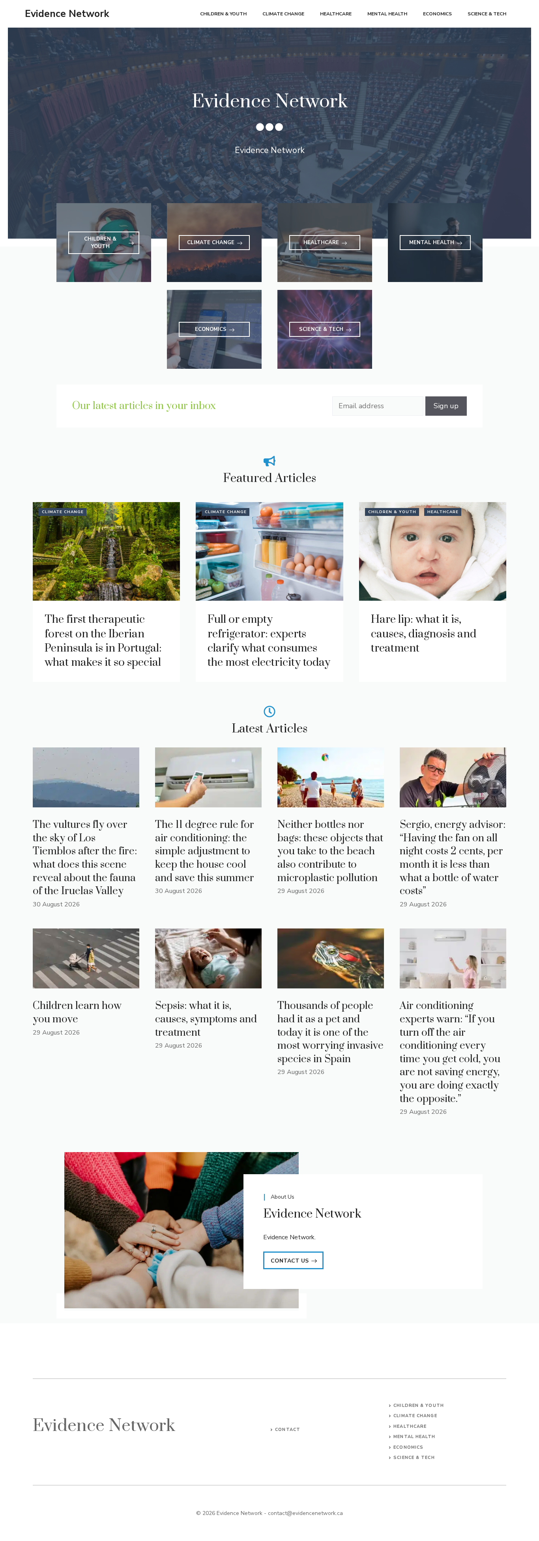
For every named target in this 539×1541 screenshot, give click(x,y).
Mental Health (387, 14)
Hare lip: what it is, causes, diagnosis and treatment (423, 634)
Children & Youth (223, 14)
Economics (437, 14)
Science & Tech (487, 14)
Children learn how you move (77, 1012)
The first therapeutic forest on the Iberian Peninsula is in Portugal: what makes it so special (103, 641)
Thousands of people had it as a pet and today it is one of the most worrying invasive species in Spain (330, 1032)
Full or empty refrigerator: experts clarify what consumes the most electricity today (269, 641)
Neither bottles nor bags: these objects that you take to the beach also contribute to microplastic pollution (330, 851)
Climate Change (283, 14)
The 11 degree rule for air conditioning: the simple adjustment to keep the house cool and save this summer (204, 851)
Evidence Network (67, 14)
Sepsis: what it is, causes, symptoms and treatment (206, 1019)
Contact (287, 1430)
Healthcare (336, 14)
